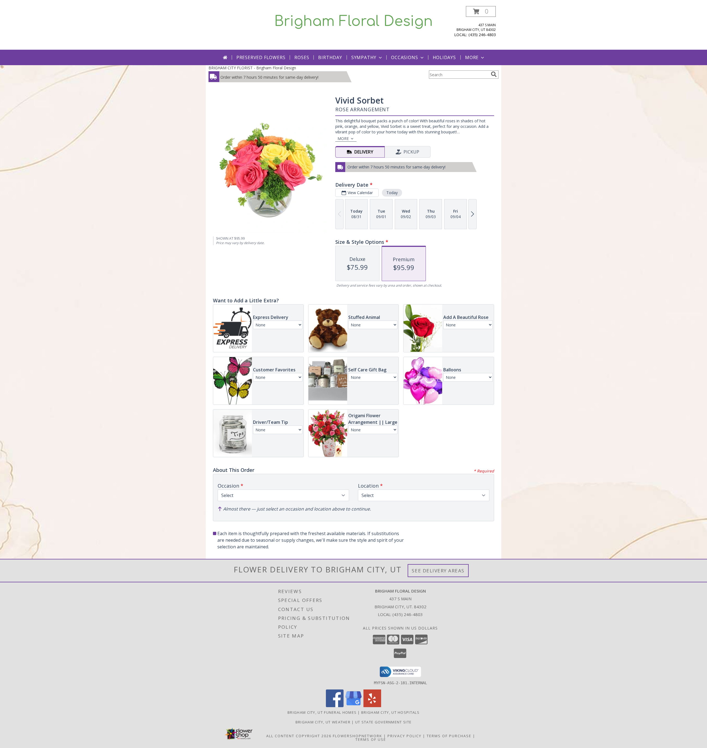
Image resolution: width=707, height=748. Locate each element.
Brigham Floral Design (353, 21)
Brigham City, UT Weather (323, 722)
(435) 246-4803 (482, 34)
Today (392, 192)
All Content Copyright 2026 (298, 735)
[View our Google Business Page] (353, 705)
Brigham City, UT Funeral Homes (322, 712)
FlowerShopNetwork (357, 735)
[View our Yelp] (372, 705)
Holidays (444, 57)
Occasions (404, 57)
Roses (301, 57)
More (472, 57)
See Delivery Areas (438, 570)
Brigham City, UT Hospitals (390, 712)
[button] (481, 11)
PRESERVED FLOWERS (261, 57)
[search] (493, 74)
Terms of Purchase (449, 735)
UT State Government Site (383, 722)
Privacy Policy (404, 735)
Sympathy (363, 57)
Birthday (330, 57)
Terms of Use (370, 739)
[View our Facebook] (335, 705)
